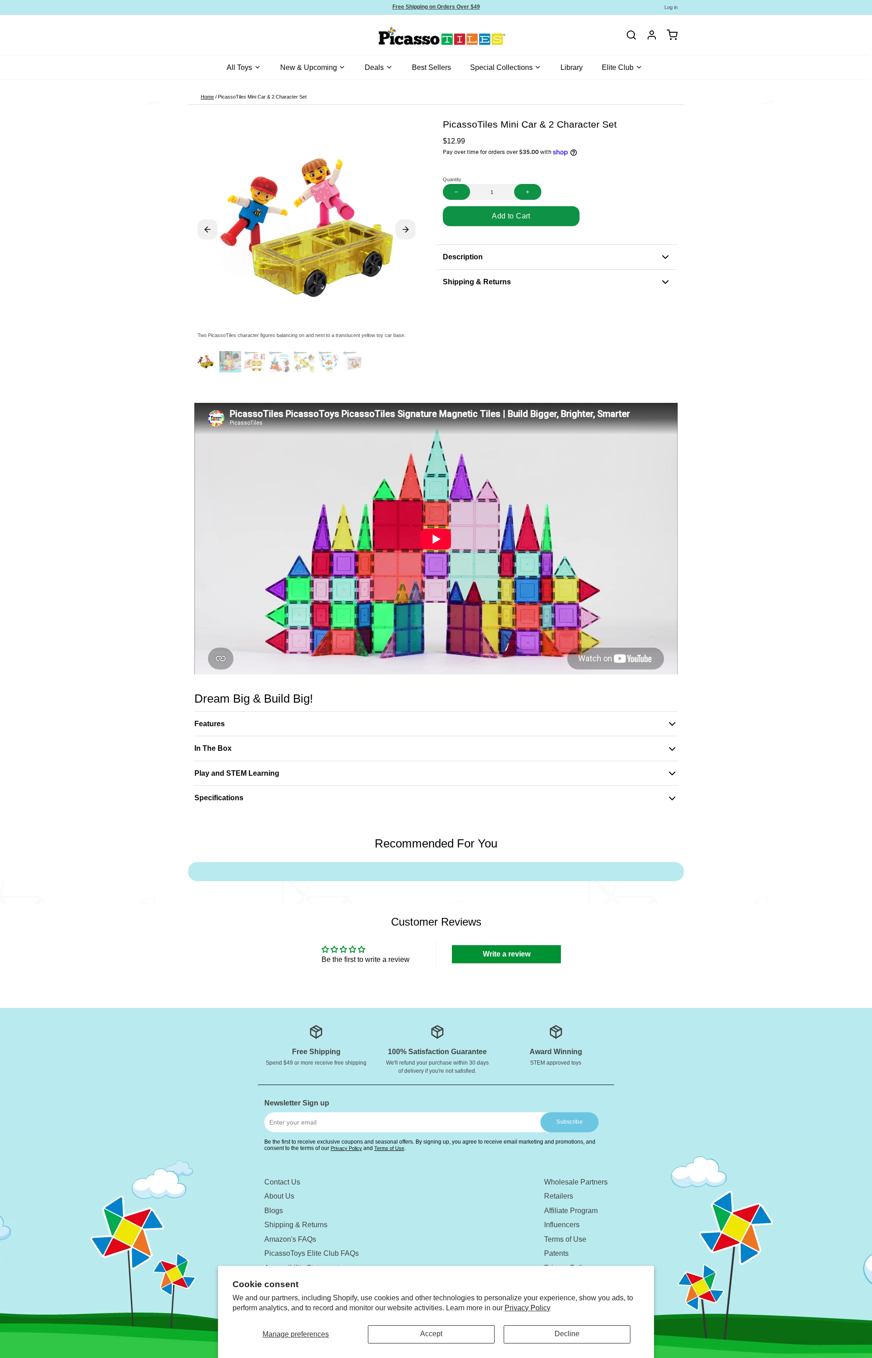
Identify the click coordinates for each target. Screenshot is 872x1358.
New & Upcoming (308, 67)
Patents (556, 1253)
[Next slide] (406, 229)
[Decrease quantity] (456, 192)
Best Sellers (431, 67)
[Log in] (648, 35)
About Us (279, 1196)
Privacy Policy (527, 1308)
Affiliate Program (571, 1210)
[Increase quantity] (527, 192)
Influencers (562, 1225)
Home (207, 96)
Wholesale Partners (576, 1182)
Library (571, 67)
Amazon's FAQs (290, 1239)
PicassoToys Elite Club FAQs (311, 1253)
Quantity (452, 179)
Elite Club (618, 67)
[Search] (631, 35)
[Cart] (669, 35)
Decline (567, 1334)
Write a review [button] (506, 954)
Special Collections (501, 67)
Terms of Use (389, 1148)
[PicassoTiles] (410, 35)
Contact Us (282, 1182)
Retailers (558, 1196)
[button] (511, 216)
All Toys (239, 67)
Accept (431, 1334)
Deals (374, 67)
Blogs (273, 1210)
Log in (671, 7)
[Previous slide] (208, 229)
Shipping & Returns (295, 1225)
